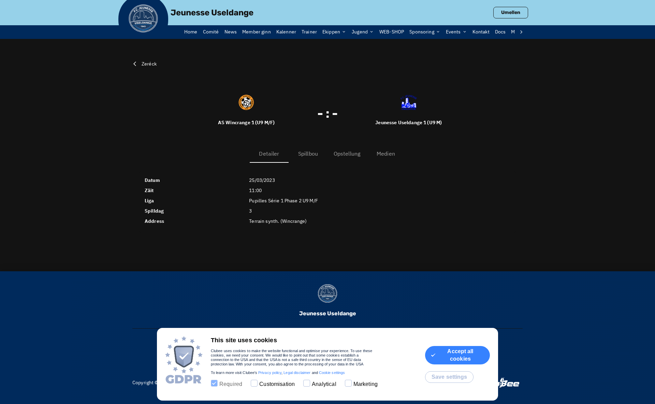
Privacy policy (269, 373)
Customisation (277, 384)
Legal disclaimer (296, 373)
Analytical (324, 384)
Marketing (365, 384)
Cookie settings (332, 373)
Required (230, 384)
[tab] (193, 32)
